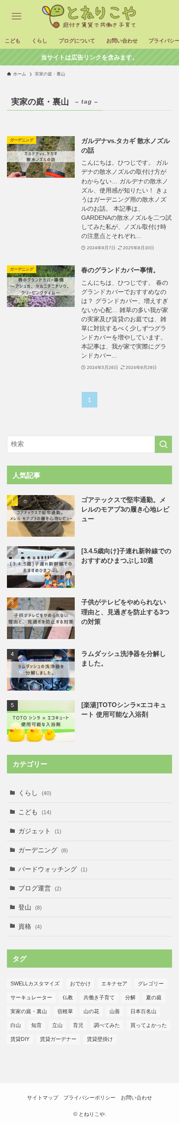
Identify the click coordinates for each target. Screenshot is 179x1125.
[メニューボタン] (16, 16)
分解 (130, 998)
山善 (114, 1011)
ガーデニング (43, 850)
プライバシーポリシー (89, 1098)
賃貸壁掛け (100, 1039)
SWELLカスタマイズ (35, 984)
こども (34, 812)
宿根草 (65, 1011)
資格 (30, 926)
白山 (15, 1025)
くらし (34, 792)
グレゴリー (151, 984)
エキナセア (114, 984)
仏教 (68, 998)
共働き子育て (99, 998)
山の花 (91, 1011)
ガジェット (39, 831)
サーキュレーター (31, 998)
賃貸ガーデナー (58, 1039)
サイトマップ (42, 1098)
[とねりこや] (89, 16)
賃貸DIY (20, 1039)
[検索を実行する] (163, 444)
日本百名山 (143, 1011)
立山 (57, 1025)
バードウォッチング (52, 869)
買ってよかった (148, 1025)
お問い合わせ (136, 1098)
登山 (30, 907)
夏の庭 (154, 998)
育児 (78, 1025)
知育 (36, 1025)
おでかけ (80, 984)
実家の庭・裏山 (28, 1011)
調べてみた (107, 1025)
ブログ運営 (39, 888)
